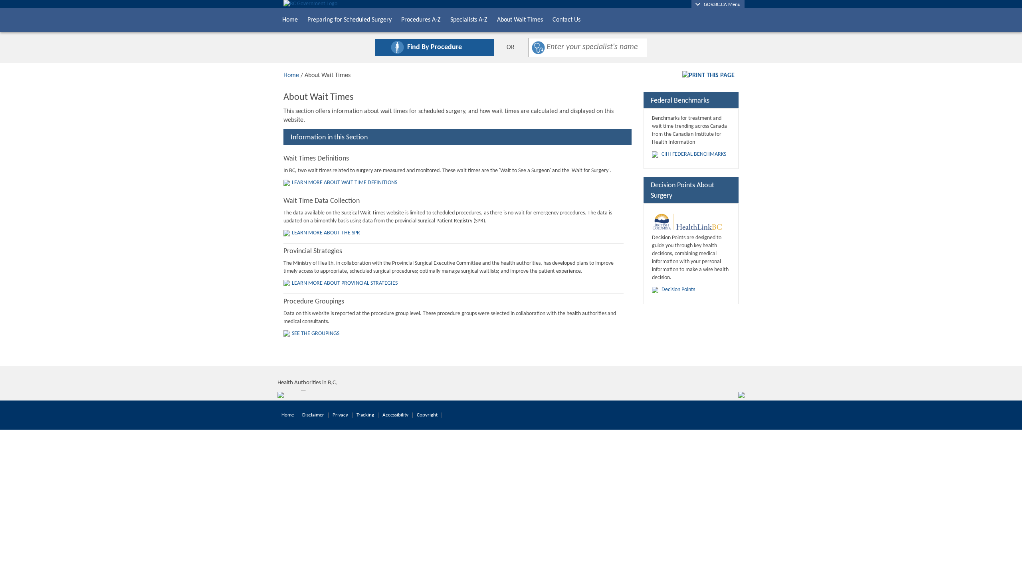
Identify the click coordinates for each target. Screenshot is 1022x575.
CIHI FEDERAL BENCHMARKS (694, 154)
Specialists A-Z (468, 20)
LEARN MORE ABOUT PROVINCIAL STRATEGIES (345, 283)
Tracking (365, 415)
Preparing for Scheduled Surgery (349, 20)
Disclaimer (313, 415)
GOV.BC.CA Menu (720, 4)
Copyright (427, 415)
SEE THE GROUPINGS (315, 334)
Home (290, 20)
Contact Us (566, 20)
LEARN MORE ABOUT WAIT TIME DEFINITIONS (344, 183)
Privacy (340, 415)
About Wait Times (520, 20)
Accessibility (395, 415)
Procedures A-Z (421, 20)
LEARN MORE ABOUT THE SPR (326, 233)
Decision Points (678, 290)
